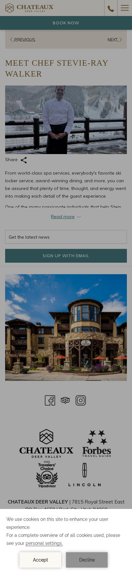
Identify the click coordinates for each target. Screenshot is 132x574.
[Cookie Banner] (66, 541)
